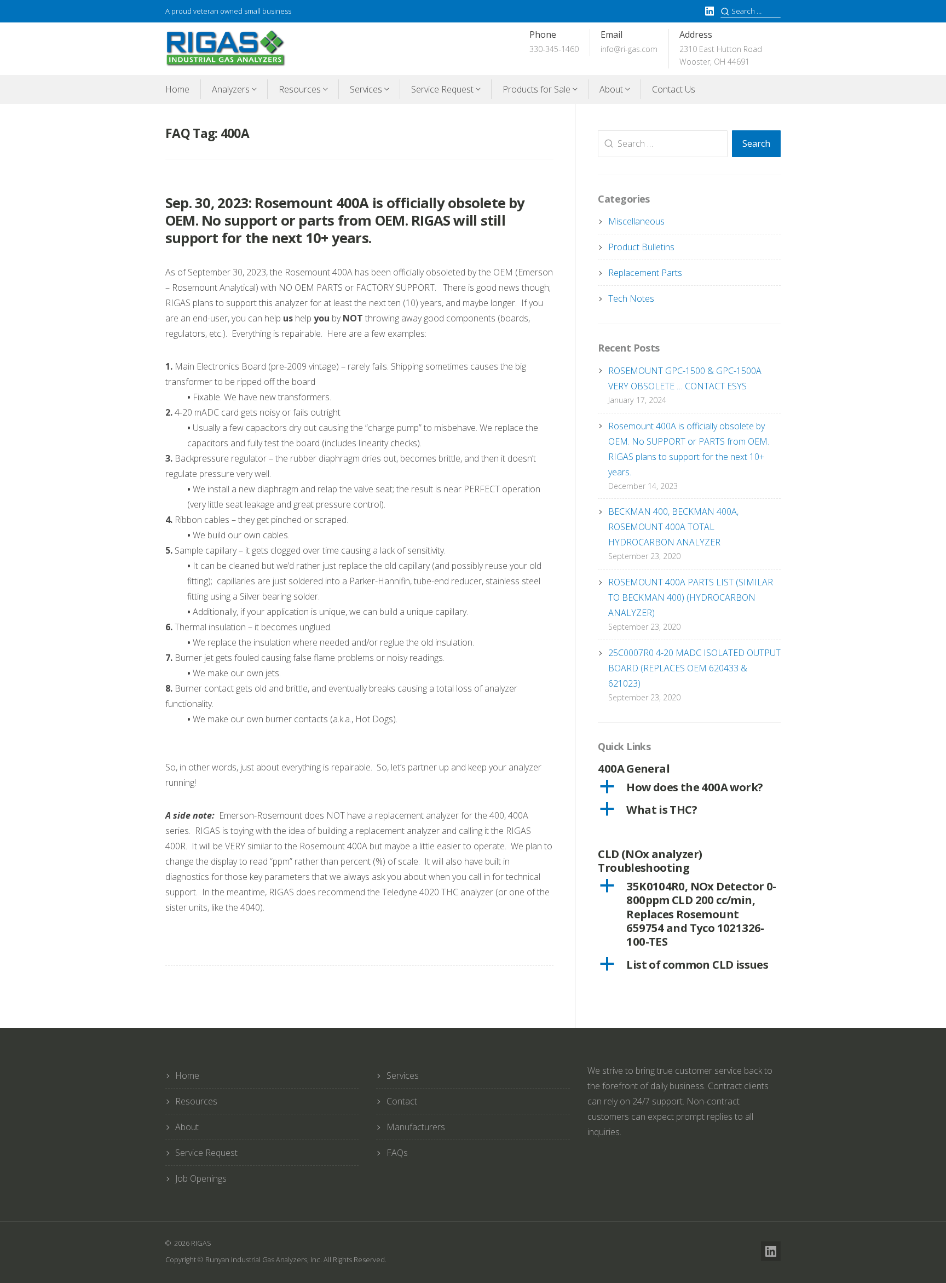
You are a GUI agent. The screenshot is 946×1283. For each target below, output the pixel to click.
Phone (554, 41)
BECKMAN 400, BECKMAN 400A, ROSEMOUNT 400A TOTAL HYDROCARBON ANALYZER (673, 526)
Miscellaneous (636, 221)
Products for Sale (536, 89)
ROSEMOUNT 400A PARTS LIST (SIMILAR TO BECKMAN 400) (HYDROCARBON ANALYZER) (690, 597)
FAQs (397, 1153)
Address (720, 48)
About (611, 89)
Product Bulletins (641, 247)
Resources (300, 89)
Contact (402, 1101)
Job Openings (201, 1178)
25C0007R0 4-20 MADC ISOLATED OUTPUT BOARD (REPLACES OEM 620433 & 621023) (694, 668)
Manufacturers (416, 1127)
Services (366, 89)
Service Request (442, 89)
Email (629, 41)
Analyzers (231, 89)
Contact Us (673, 89)
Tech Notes (631, 298)
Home (177, 89)
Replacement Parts (645, 273)
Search (756, 143)
